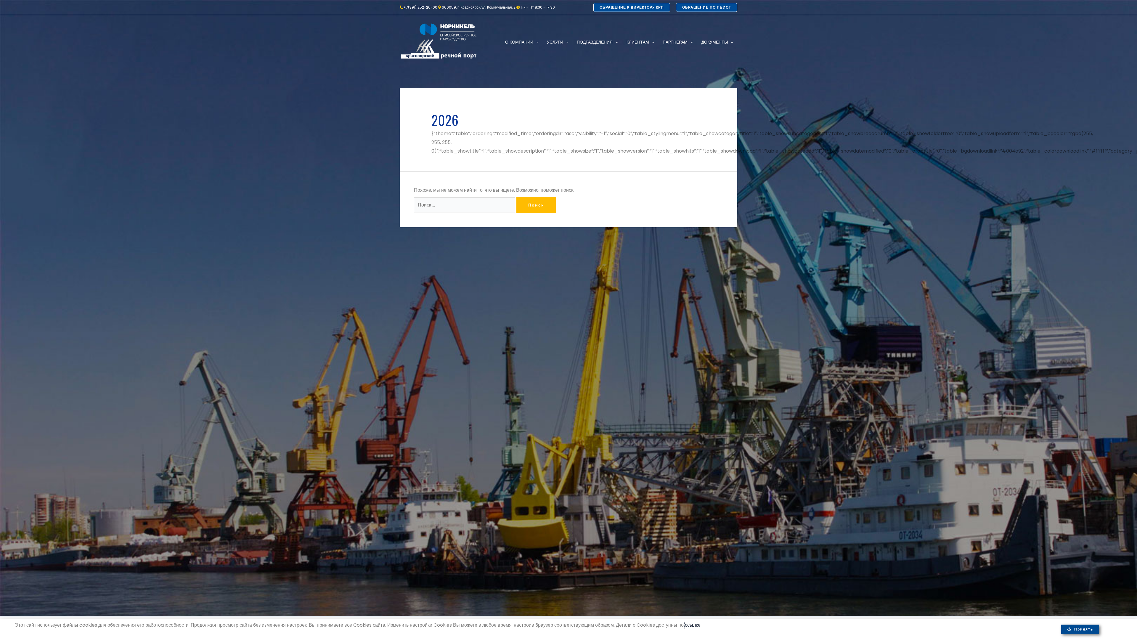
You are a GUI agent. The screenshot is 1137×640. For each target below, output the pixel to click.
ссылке (693, 625)
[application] (536, 42)
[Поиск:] (465, 204)
